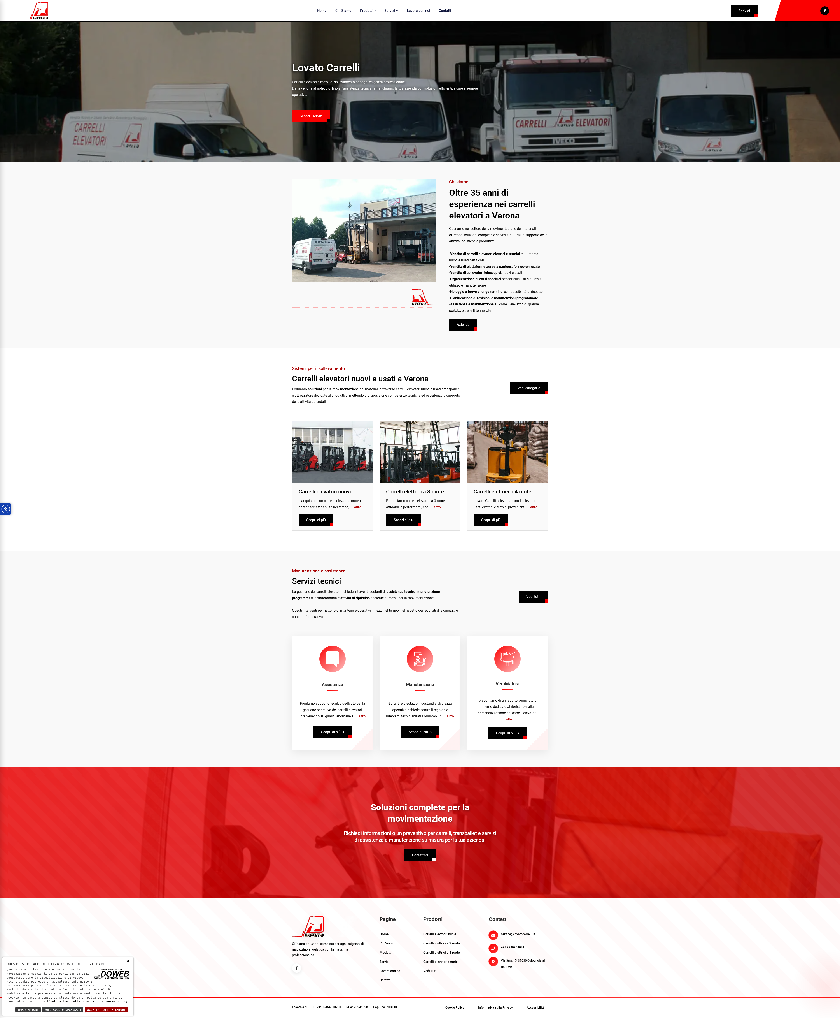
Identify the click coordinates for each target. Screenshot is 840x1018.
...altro (356, 507)
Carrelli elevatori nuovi (325, 492)
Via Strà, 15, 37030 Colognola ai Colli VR (523, 964)
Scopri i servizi (311, 116)
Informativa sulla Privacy (495, 1007)
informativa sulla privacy (72, 1001)
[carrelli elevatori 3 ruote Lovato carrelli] (420, 452)
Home (322, 11)
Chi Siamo (343, 11)
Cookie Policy (454, 1007)
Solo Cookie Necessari (62, 1009)
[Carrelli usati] (507, 452)
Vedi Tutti (430, 971)
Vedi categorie (529, 388)
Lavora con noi (418, 11)
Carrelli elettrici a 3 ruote (415, 492)
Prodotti (366, 11)
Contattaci (420, 855)
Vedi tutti (533, 597)
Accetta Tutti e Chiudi (106, 1009)
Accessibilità (536, 1007)
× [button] (128, 960)
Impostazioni (28, 1009)
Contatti (445, 11)
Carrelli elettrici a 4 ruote (502, 492)
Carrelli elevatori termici (440, 962)
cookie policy (116, 1001)
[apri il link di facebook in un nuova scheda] (824, 10)
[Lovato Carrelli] (35, 10)
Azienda (463, 324)
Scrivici (744, 11)
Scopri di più (316, 520)
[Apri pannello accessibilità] (5, 509)
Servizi (389, 11)
